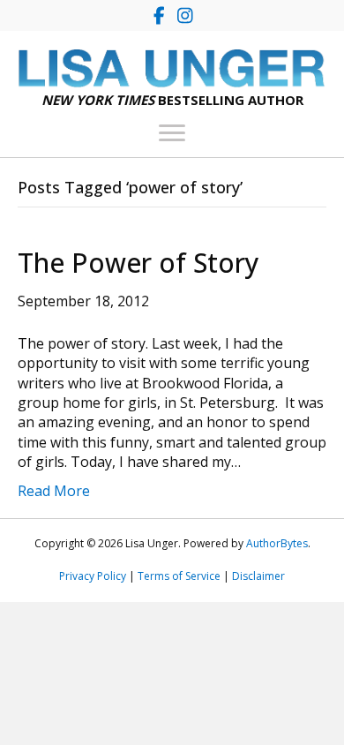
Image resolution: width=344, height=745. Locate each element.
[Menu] (172, 133)
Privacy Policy (92, 575)
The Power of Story (138, 263)
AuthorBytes (277, 543)
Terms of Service (179, 575)
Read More (54, 490)
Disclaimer (258, 575)
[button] (159, 15)
